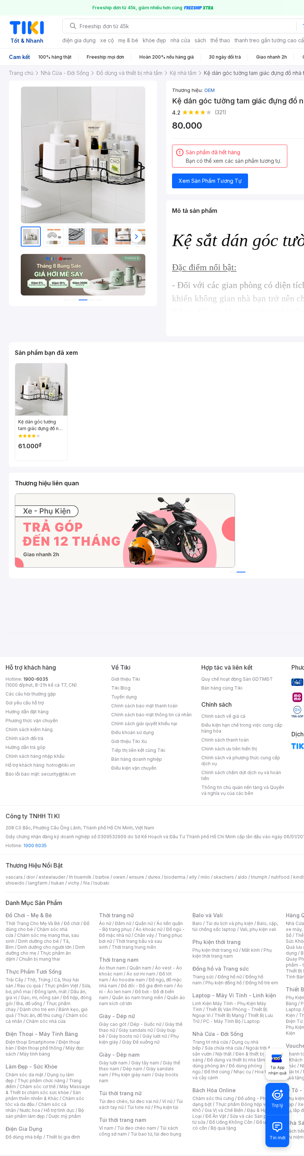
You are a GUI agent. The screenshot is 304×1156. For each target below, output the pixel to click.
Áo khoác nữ (149, 929)
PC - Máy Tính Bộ (222, 1021)
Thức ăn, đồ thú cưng (39, 1015)
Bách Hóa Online (214, 1090)
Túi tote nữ (138, 1107)
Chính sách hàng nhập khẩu (35, 756)
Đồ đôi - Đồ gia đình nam (147, 985)
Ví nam (106, 1128)
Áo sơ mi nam (140, 974)
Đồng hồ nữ (230, 977)
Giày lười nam (113, 1063)
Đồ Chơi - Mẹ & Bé (29, 915)
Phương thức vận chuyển (32, 720)
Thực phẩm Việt (61, 985)
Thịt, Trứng (38, 979)
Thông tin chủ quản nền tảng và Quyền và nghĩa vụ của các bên (242, 790)
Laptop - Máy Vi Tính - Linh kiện (234, 995)
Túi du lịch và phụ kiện (229, 923)
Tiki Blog (120, 688)
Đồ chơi (72, 923)
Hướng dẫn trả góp (26, 747)
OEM (209, 90)
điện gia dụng (79, 40)
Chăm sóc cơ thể (38, 1086)
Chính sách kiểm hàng (29, 729)
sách (200, 40)
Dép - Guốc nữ (145, 1024)
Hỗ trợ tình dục (59, 1110)
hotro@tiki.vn (60, 765)
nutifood (280, 877)
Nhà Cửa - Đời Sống (217, 1034)
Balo (197, 923)
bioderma (174, 877)
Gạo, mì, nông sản (40, 997)
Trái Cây (14, 979)
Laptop (252, 1021)
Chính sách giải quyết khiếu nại (144, 723)
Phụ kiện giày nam (131, 1074)
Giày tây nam (145, 1063)
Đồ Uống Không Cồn (230, 1122)
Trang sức (203, 977)
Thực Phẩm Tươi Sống (34, 971)
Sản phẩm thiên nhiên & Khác (43, 1095)
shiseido (15, 883)
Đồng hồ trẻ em (261, 982)
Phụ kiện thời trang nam (232, 953)
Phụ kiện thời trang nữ (215, 950)
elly (193, 877)
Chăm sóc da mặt (24, 1074)
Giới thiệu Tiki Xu (129, 741)
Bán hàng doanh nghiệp (136, 759)
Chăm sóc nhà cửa (46, 1021)
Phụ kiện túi (166, 1107)
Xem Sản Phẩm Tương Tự (210, 181)
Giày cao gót (112, 1024)
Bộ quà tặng (223, 1128)
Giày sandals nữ (136, 1030)
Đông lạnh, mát (50, 991)
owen (119, 877)
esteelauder (52, 877)
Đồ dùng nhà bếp (24, 1137)
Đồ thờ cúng (217, 1071)
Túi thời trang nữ (120, 1093)
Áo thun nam (112, 968)
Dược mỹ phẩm (65, 1116)
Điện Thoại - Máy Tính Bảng (42, 1034)
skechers (224, 877)
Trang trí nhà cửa (210, 1042)
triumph (259, 877)
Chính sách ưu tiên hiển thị (229, 749)
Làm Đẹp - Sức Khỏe (31, 1066)
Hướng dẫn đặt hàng (27, 711)
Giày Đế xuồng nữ (140, 1042)
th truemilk (80, 877)
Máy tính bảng (35, 1054)
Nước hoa (30, 1110)
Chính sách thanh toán (225, 740)
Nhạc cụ (242, 1071)
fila (86, 883)
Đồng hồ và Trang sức (220, 968)
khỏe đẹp (154, 40)
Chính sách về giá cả (223, 716)
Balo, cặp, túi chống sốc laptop (235, 926)
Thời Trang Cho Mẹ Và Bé (33, 923)
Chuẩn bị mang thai (39, 959)
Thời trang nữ (116, 915)
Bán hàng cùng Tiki (221, 688)
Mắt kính (251, 950)
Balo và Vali (207, 915)
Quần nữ (144, 923)
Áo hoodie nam (128, 979)
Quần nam (140, 968)
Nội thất (223, 1054)
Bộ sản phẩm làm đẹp (45, 1113)
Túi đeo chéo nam (136, 1128)
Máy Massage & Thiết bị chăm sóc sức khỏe (48, 1089)
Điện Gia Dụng (24, 1129)
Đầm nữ (123, 923)
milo (205, 877)
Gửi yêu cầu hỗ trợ (25, 703)
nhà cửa (180, 40)
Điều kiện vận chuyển (133, 768)
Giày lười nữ (154, 1036)
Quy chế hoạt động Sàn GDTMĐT (237, 679)
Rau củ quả (29, 985)
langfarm (37, 883)
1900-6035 (35, 679)
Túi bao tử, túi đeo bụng (155, 1134)
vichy (73, 883)
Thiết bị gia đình (63, 1137)
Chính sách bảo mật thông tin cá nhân (151, 714)
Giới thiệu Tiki (125, 679)
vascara (14, 877)
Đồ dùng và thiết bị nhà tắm (236, 1060)
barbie (102, 877)
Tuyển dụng (124, 697)
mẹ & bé (128, 40)
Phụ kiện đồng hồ (223, 982)
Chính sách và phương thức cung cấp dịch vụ (240, 760)
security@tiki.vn (58, 774)
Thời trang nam (118, 960)
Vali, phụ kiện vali (258, 929)
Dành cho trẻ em (37, 1009)
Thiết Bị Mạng (229, 1015)
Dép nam (132, 1068)
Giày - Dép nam (119, 1054)
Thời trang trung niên (134, 947)
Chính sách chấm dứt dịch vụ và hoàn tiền (241, 775)
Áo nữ (105, 923)
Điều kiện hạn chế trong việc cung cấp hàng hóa (241, 728)
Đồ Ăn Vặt (215, 1116)
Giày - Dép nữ (117, 1016)
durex (154, 877)
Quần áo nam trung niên (137, 997)
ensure (136, 877)
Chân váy (144, 935)
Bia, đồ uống (29, 1003)
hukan (57, 883)
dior (30, 877)
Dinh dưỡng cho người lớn (44, 947)
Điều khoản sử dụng (132, 732)
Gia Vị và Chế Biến (224, 1110)
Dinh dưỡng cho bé (38, 941)
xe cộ (107, 40)
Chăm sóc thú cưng (213, 1098)
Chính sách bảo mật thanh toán (144, 706)
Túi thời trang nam (122, 1120)
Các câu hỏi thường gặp (31, 694)
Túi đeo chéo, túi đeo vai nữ (128, 1101)
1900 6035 (35, 845)
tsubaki (101, 883)
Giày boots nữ (124, 1036)
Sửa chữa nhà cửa (223, 1048)
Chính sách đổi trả (24, 738)
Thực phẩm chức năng (41, 1080)
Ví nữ (167, 1101)
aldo (242, 877)
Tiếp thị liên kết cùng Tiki (138, 750)
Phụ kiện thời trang (216, 942)
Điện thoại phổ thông (39, 1048)
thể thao (220, 40)
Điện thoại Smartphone (30, 1042)
